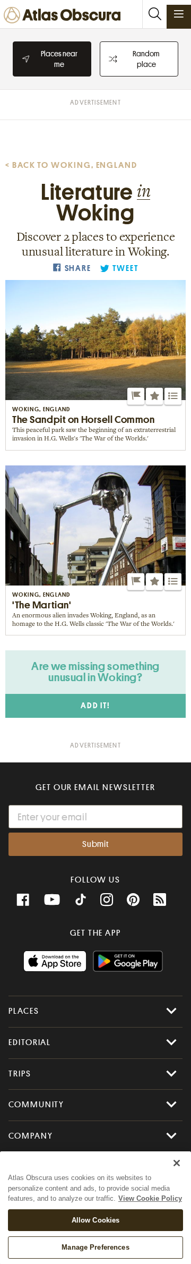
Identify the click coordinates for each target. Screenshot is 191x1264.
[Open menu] (179, 14)
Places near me (59, 59)
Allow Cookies (96, 1220)
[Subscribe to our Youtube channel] (52, 900)
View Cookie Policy (150, 1198)
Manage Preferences (95, 1247)
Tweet (125, 269)
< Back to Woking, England (71, 165)
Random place (146, 59)
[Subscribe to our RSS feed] (159, 900)
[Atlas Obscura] (65, 16)
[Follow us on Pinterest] (133, 900)
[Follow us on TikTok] (80, 901)
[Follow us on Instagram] (106, 900)
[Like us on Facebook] (22, 900)
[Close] (176, 1163)
